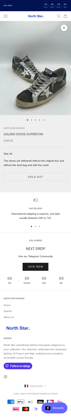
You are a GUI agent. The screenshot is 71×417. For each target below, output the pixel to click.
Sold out (35, 177)
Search (8, 311)
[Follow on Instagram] (5, 377)
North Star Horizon (14, 128)
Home (7, 305)
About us (9, 317)
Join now (35, 266)
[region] (35, 209)
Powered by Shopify (48, 393)
